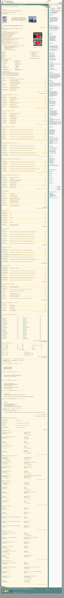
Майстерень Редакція (5, 13)
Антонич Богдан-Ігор (5, 420)
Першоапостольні (5, 487)
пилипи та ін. (10, 363)
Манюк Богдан (4, 330)
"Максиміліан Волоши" (5, 178)
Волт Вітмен (4, 295)
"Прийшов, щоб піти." (4, 278)
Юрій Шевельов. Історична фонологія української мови (9, 33)
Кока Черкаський (51, 62)
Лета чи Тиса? (26, 546)
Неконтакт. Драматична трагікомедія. (29, 491)
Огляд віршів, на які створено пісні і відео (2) (9, 562)
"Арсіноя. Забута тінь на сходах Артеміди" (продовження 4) (11, 525)
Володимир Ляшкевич (5, 261)
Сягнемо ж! (4, 555)
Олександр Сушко (4, 231)
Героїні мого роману (52, 54)
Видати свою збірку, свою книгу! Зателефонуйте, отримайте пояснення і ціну (13, 28)
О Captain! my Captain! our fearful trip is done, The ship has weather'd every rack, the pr (21, 298)
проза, (7, 6)
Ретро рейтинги (45, 340)
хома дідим (50, 33)
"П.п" (24, 500)
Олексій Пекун (26, 446)
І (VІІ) (10, 215)
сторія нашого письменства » (42, 356)
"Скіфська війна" (4, 310)
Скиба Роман (24, 319)
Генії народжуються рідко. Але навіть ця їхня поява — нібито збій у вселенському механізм (22, 277)
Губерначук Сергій (26, 538)
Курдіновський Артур (27, 477)
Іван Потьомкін (51, 136)
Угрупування (51, 10)
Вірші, (3, 6)
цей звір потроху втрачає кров (7, 432)
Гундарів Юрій (4, 360)
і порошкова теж (26, 482)
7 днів (57, 165)
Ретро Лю (3, 293)
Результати (9, 69)
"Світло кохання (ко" (4, 218)
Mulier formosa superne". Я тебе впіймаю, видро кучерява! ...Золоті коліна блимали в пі (21, 261)
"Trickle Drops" (4, 296)
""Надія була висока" (4, 100)
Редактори (34, 340)
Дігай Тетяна (4, 538)
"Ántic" (3, 201)
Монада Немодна (4, 433)
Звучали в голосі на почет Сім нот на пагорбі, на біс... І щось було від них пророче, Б (21, 150)
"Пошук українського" (5, 255)
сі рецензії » (45, 429)
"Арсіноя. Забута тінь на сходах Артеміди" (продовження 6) (11, 516)
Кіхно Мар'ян (25, 501)
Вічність (60, 10)
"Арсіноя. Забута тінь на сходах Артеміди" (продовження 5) (11, 521)
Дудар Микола (24, 320)
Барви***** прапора (27, 512)
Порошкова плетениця (5, 482)
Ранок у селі (4, 507)
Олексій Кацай (4, 224)
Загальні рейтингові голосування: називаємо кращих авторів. (10, 43)
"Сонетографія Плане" (5, 225)
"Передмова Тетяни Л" (5, 155)
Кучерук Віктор (4, 451)
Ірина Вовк (3, 131)
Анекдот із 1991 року (27, 521)
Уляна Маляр (4, 238)
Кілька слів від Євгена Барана (6, 466)
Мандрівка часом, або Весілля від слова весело (9, 537)
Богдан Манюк (4, 170)
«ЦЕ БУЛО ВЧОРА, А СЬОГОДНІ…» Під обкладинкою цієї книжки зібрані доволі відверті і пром (22, 166)
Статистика (22, 4)
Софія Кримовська (8, 553)
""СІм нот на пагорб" (4, 169)
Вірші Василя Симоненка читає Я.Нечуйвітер (10, 46)
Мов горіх (25, 550)
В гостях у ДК (33, 53)
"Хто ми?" (3, 308)
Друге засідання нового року (6, 475)
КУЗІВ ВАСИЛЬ (4, 492)
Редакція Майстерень (5, 270)
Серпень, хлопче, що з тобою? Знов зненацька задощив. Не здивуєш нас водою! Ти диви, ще (22, 148)
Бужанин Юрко (26, 492)
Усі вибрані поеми (44, 226)
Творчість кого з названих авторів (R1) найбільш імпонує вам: (10, 72)
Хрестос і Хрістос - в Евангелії (6, 37)
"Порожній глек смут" (4, 102)
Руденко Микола (25, 334)
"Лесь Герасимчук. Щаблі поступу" (20, 427)
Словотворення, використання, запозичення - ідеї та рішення (10, 39)
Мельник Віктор (4, 331)
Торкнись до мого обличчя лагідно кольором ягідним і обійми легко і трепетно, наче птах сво (22, 238)
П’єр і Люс (25, 516)
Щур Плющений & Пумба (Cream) (13, 390)
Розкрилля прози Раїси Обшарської (7, 546)
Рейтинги (18, 4)
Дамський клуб (34, 52)
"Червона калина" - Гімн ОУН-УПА (9, 48)
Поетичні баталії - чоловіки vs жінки (7, 36)
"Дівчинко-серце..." (4, 203)
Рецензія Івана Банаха (5, 571)
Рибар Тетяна (24, 323)
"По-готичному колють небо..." (53, 147)
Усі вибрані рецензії (44, 281)
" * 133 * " (3, 116)
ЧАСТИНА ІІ (11, 217)
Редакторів (33, 349)
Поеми (6, 4)
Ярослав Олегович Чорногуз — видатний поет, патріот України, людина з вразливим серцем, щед (23, 152)
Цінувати (3, 580)
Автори (3, 4)
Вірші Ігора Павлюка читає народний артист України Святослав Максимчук (14, 45)
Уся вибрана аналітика (44, 263)
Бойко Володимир (25, 338)
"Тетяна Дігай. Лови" (4, 280)
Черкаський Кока (26, 547)
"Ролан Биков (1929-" (4, 185)
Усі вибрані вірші (45, 207)
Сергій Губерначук (4, 161)
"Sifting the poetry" (4, 294)
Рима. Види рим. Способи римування (7, 34)
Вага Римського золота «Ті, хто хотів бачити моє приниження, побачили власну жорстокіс (22, 136)
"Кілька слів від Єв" (4, 148)
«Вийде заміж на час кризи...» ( (36, 56)
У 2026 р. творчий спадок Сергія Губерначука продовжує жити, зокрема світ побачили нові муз (22, 164)
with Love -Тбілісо (16, 47)
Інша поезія (8, 4)
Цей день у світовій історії (5, 29)
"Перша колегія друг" (4, 146)
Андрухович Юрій (4, 422)
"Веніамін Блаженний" (5, 180)
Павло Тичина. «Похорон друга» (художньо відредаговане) (33, 571)
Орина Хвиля (4, 200)
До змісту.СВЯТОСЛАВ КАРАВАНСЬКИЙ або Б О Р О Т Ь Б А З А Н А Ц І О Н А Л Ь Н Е (21, 254)
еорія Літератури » (44, 357)
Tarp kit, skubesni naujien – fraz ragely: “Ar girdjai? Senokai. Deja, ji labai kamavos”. (20, 289)
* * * (49, 128)
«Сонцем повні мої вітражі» (28, 555)
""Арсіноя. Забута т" (4, 132)
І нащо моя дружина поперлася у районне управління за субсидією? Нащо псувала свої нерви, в (23, 231)
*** (49, 44)
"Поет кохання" (4, 153)
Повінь (25, 441)
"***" (2, 107)
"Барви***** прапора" (4, 130)
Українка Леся (24, 331)
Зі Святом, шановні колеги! (7, 361)
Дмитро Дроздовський (5, 277)
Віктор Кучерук (51, 14)
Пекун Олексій (4, 307)
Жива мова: (3, 44)
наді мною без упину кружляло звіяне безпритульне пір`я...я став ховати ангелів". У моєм (22, 275)
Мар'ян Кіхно (28, 503)
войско (3, 491)
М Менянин (50, 80)
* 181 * (50, 157)
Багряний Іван (4, 338)
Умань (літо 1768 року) (27, 496)
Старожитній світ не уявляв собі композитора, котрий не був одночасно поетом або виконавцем (23, 259)
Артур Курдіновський (52, 52)
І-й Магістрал (12, 222)
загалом (46, 91)
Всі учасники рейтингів (39, 340)
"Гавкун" (3, 241)
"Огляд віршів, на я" (4, 162)
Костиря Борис (4, 442)
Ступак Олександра (4, 581)
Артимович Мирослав (5, 327)
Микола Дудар (4, 147)
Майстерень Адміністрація (5, 256)
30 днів (44, 91)
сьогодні (56, 165)
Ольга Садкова (51, 146)
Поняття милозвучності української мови (7, 35)
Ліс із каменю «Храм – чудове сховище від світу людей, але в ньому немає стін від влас (21, 134)
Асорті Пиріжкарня (16, 363)
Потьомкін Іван (4, 501)
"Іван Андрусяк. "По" (4, 273)
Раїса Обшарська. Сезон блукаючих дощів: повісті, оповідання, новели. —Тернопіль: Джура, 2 (22, 171)
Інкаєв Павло (25, 517)
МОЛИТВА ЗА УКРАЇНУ (14, 360)
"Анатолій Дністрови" (4, 271)
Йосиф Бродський (4, 249)
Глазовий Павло (25, 330)
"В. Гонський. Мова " (4, 257)
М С (3, 363)
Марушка (25, 562)
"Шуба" (3, 232)
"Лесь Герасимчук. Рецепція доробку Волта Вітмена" (23, 425)
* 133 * (25, 487)
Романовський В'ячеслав (26, 327)
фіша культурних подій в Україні (41, 208)
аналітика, (11, 6)
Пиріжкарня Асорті (4, 145)
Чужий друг (50, 109)
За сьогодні (43, 414)
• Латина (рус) (51, 194)
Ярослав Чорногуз (4, 215)
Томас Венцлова (4, 286)
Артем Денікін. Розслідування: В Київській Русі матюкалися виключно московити (12, 38)
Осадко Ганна (4, 319)
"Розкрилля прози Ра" (4, 171)
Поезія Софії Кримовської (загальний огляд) (9, 550)
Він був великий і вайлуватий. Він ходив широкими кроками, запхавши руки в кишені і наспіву (22, 243)
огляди (16, 6)
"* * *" (3, 194)
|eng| (24, 4)
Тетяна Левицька (4, 152)
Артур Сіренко (4, 97)
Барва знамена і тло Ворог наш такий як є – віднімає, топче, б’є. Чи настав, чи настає (21, 129)
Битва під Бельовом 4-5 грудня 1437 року (54, 73)
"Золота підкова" (4, 234)
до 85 (58, 10)
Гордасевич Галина (4, 323)
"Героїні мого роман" (4, 90)
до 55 (56, 10)
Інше (4, 68)
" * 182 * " (3, 85)
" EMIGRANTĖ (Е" (4, 289)
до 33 (54, 10)
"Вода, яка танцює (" (4, 83)
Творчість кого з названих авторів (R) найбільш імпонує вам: (10, 73)
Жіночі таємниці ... (34, 55)
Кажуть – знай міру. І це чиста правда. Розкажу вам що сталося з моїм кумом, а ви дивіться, (22, 236)
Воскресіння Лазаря (27, 525)
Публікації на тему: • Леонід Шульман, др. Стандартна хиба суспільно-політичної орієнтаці (22, 252)
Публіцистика (15, 4)
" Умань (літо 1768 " (4, 123)
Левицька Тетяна (26, 451)
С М (49, 24)
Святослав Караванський (5, 254)
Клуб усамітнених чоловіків (33, 54)
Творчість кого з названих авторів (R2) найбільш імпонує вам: (10, 74)
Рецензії (11, 4)
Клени (50, 90)
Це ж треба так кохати (27, 580)
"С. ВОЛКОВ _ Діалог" (5, 250)
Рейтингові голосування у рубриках (7, 42)
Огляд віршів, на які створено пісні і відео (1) (31, 537)
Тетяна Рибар (4, 193)
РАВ (3, 496)
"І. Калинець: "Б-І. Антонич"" (19, 420)
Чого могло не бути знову (28, 457)
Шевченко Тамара (4, 551)
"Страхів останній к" (4, 187)
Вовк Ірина (3, 517)
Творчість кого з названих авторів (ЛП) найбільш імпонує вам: (10, 75)
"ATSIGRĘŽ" (3, 287)
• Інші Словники (51, 196)
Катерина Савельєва (52, 98)
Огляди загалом (45, 14)
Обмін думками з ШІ (5, 457)
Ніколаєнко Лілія (4, 320)
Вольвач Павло (4, 334)
